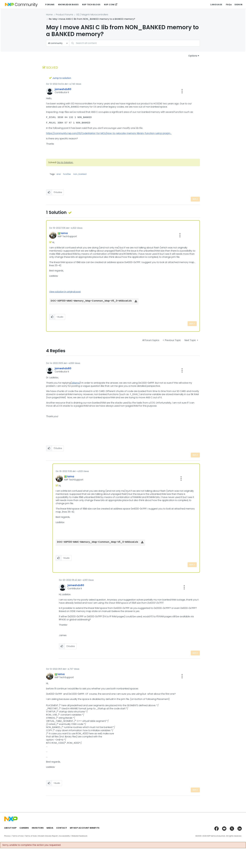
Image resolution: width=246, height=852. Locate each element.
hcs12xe (67, 174)
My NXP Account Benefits (85, 827)
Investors (38, 827)
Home (49, 14)
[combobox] (134, 43)
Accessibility (64, 836)
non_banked (79, 174)
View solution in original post (65, 291)
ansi (58, 174)
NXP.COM (109, 4)
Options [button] (192, 55)
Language (216, 4)
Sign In (238, 4)
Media (50, 827)
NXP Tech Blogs (91, 4)
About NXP (10, 827)
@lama (76, 382)
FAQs (229, 4)
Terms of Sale (31, 836)
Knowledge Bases (68, 4)
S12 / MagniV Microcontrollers (92, 14)
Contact (61, 827)
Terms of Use (17, 836)
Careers (24, 827)
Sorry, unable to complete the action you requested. (31, 845)
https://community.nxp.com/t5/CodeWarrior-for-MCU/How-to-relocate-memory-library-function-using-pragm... (109, 133)
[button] (182, 91)
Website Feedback (79, 836)
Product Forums (64, 14)
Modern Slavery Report (48, 836)
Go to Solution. (65, 162)
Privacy (7, 836)
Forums (49, 4)
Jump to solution (61, 78)
